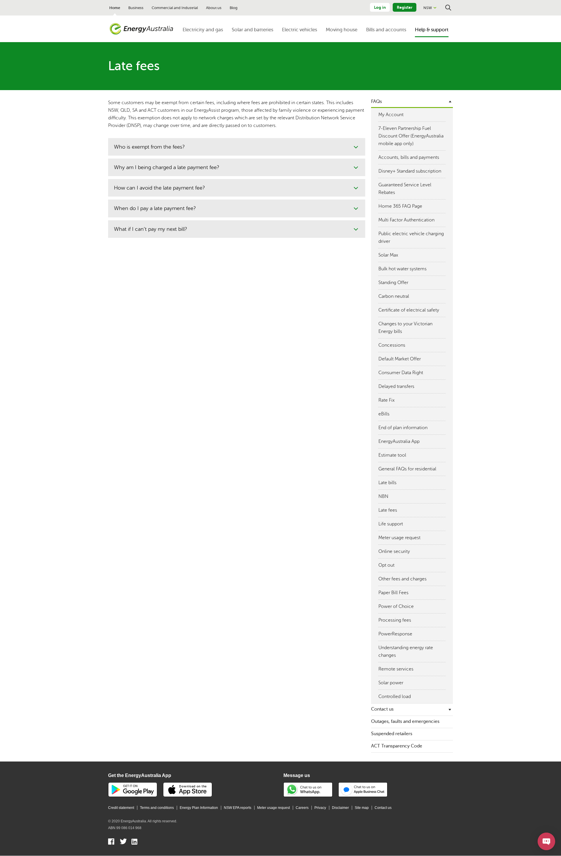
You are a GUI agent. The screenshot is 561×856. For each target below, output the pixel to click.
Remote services (395, 669)
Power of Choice (396, 606)
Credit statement (121, 808)
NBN (383, 496)
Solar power (390, 682)
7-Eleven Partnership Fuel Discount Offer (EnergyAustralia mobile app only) (411, 136)
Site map (362, 808)
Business (135, 8)
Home (114, 8)
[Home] (141, 29)
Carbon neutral (393, 296)
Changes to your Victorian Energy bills (405, 327)
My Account (391, 114)
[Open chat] (546, 841)
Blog (234, 8)
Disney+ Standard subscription (409, 171)
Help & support (432, 29)
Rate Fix (386, 400)
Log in (380, 7)
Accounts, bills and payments (408, 157)
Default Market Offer (399, 359)
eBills (383, 414)
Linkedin (134, 842)
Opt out (386, 565)
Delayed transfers (396, 386)
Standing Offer (393, 282)
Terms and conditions (157, 808)
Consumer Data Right (400, 372)
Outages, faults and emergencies (405, 721)
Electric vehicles (299, 29)
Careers (302, 808)
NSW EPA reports (237, 808)
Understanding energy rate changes (405, 651)
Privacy (320, 808)
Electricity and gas (203, 29)
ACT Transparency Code (396, 746)
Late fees (387, 510)
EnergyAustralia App (399, 441)
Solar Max (388, 255)
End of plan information (402, 427)
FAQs (376, 101)
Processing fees (394, 620)
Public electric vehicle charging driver (411, 237)
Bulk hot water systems (402, 268)
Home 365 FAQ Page (400, 206)
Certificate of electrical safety (408, 310)
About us (213, 8)
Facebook (111, 842)
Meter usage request (399, 537)
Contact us (382, 709)
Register (404, 7)
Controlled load (394, 696)
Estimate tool (392, 455)
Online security (394, 551)
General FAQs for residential (407, 469)
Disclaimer (340, 808)
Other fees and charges (402, 579)
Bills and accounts (386, 29)
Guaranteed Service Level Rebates (404, 188)
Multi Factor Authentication (406, 220)
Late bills (387, 482)
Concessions (391, 345)
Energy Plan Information (199, 808)
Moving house (341, 29)
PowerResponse (395, 634)
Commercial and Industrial (175, 8)
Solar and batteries (252, 29)
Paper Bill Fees (393, 592)
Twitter (123, 842)
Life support (390, 524)
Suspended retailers (391, 733)
